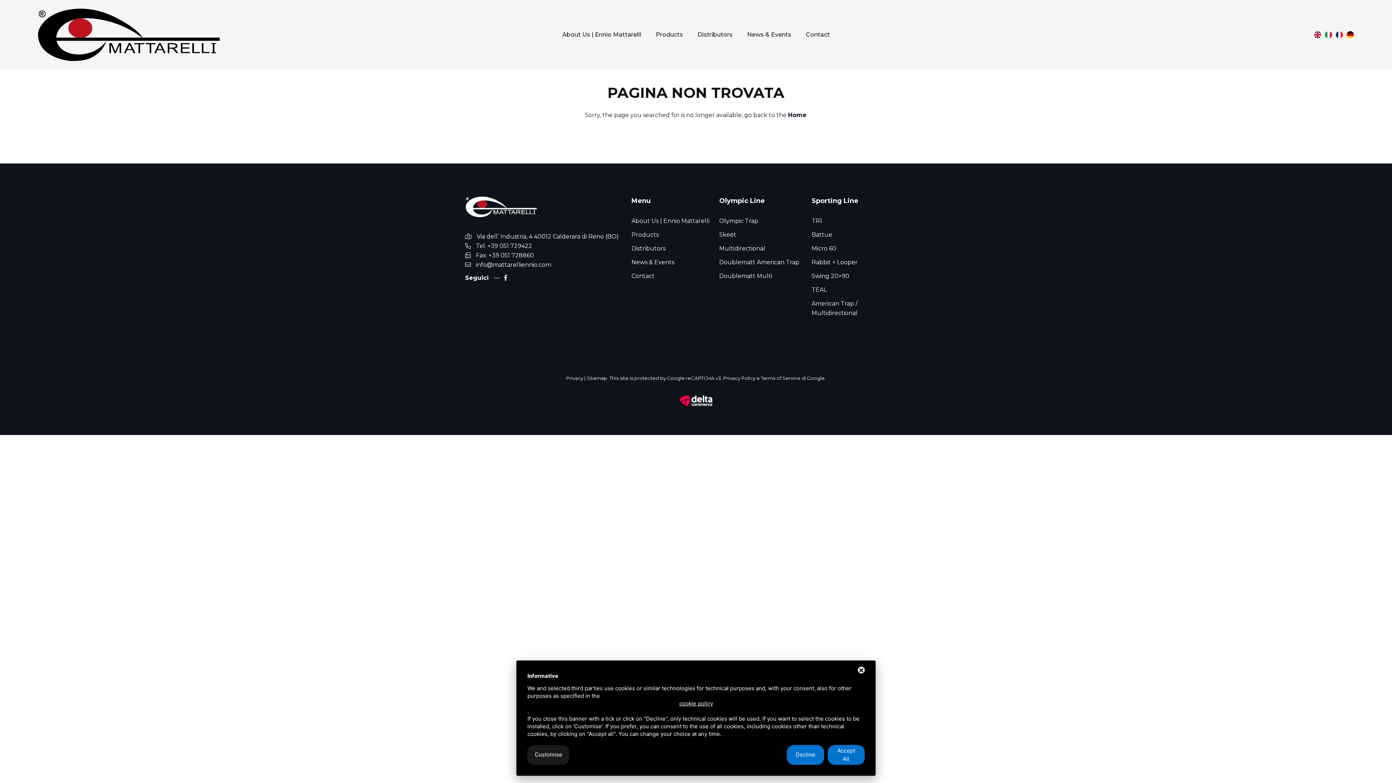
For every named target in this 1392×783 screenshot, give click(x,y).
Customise (548, 754)
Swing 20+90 (830, 276)
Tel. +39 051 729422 (504, 246)
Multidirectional (742, 248)
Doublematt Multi (745, 276)
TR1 (817, 221)
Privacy (574, 378)
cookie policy (696, 703)
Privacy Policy (739, 378)
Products (669, 34)
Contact (818, 34)
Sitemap (597, 378)
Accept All (846, 754)
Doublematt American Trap (759, 262)
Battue (822, 234)
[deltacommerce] (696, 400)
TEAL (819, 289)
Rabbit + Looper (835, 262)
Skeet (727, 234)
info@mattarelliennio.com (513, 264)
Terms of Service (780, 378)
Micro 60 (824, 248)
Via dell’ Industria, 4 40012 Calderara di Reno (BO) (548, 236)
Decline (805, 754)
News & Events (769, 34)
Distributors (715, 34)
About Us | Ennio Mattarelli (601, 34)
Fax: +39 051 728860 (505, 255)
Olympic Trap (738, 221)
